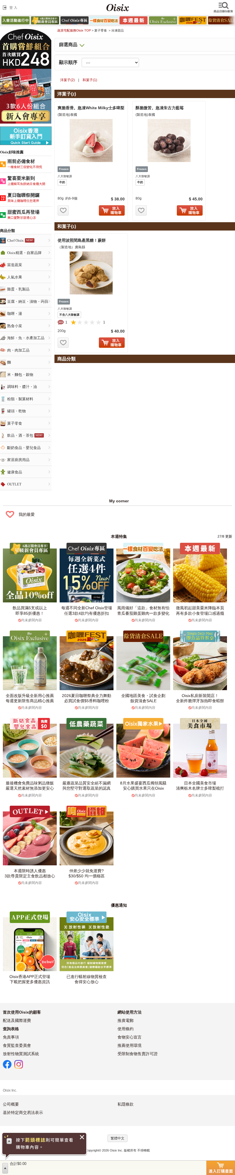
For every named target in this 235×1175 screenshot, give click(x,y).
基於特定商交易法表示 (23, 1112)
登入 (11, 7)
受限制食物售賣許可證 (137, 1053)
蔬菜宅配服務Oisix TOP (74, 30)
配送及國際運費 (17, 1020)
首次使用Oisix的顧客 (22, 1012)
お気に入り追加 (63, 210)
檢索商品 (224, 7)
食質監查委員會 (17, 1045)
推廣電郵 (125, 1020)
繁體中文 (117, 1138)
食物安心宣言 (129, 1037)
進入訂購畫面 (220, 1168)
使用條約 (125, 1028)
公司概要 (11, 1104)
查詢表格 (11, 1028)
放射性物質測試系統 (21, 1053)
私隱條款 (125, 1104)
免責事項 (11, 1037)
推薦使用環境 (129, 1045)
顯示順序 (68, 62)
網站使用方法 (129, 1012)
